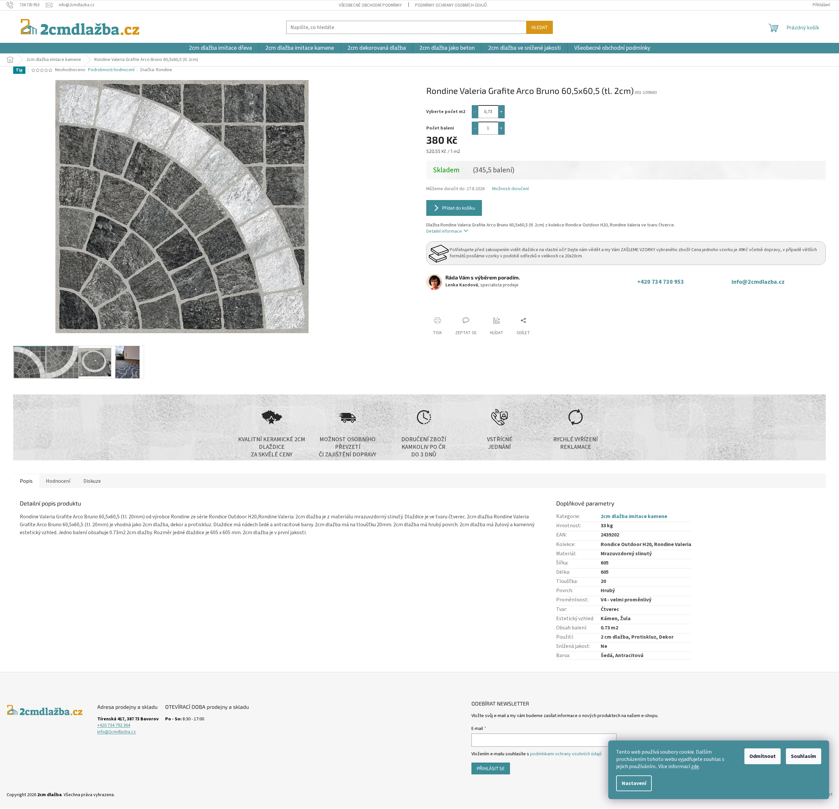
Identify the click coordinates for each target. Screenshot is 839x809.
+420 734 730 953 (662, 282)
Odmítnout (762, 756)
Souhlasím (803, 756)
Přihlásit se (491, 768)
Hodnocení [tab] (58, 481)
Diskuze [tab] (92, 481)
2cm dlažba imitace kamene (634, 516)
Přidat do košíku (458, 208)
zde (695, 766)
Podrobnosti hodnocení (111, 70)
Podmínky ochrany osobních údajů (451, 5)
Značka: (156, 70)
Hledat (539, 27)
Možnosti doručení (510, 189)
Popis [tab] (26, 481)
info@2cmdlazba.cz (758, 282)
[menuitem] (220, 48)
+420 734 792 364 (113, 725)
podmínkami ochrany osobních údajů (566, 754)
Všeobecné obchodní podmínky (370, 5)
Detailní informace (444, 231)
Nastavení (634, 783)
